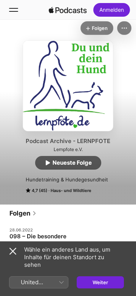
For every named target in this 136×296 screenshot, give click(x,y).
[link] (23, 213)
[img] (67, 10)
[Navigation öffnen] (13, 10)
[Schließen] (12, 251)
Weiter (100, 282)
